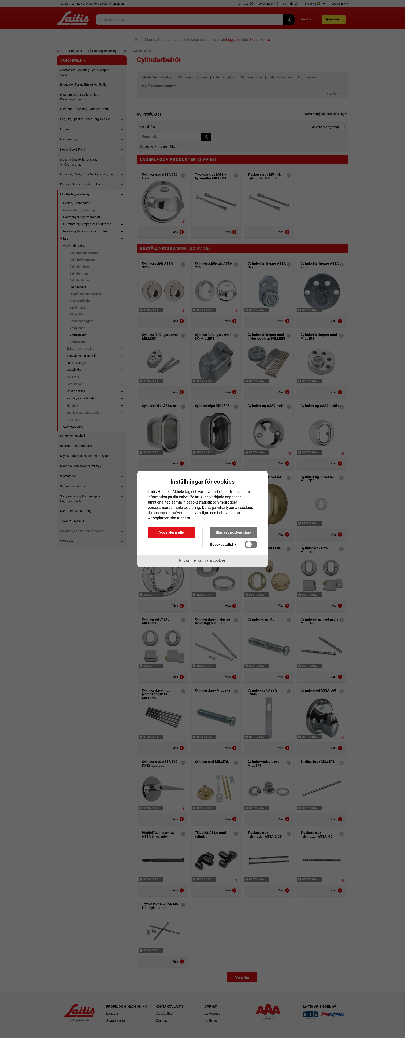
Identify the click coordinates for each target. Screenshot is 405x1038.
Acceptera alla (171, 532)
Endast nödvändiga (233, 532)
